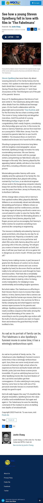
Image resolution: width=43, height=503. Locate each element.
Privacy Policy (8, 478)
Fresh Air (5, 415)
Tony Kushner (29, 110)
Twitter (6, 491)
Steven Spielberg (9, 78)
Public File (7, 482)
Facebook (7, 486)
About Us (7, 473)
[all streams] (40, 500)
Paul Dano (15, 181)
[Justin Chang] (6, 438)
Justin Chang (16, 27)
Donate (36, 3)
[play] (3, 501)
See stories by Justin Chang (23, 445)
